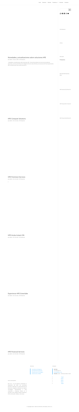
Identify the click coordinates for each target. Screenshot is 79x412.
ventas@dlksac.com (58, 372)
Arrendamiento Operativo (37, 370)
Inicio (40, 2)
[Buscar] (69, 9)
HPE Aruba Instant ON (16, 235)
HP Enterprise (22, 59)
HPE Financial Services (16, 352)
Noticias (49, 2)
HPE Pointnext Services (16, 177)
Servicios (61, 2)
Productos (54, 2)
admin (11, 59)
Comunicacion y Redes (36, 373)
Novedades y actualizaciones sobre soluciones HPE (27, 57)
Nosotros (44, 2)
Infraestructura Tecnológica (37, 372)
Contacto (66, 2)
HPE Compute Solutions (17, 119)
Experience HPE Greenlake (18, 293)
